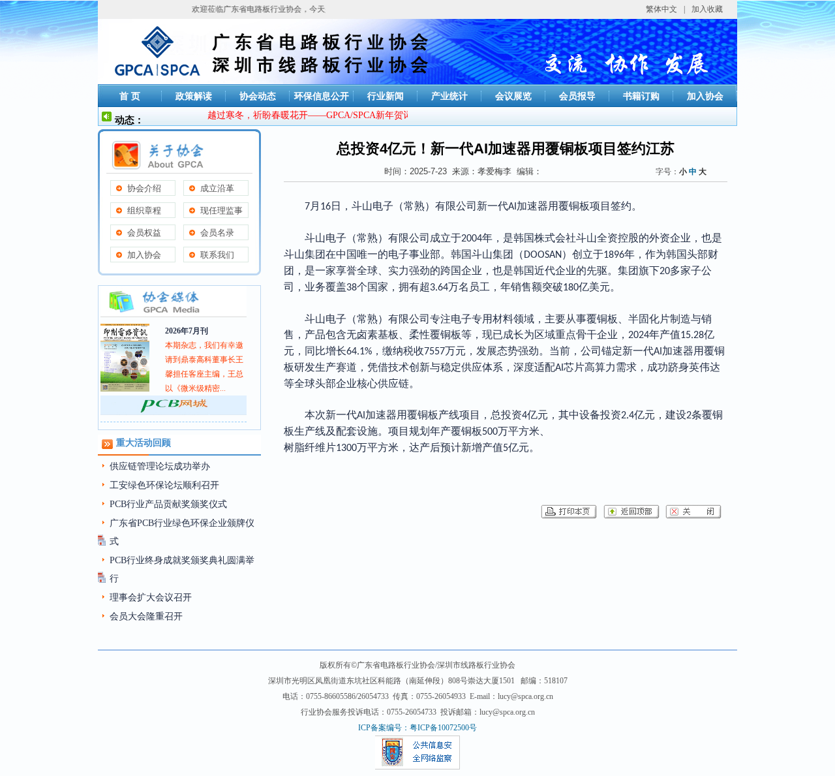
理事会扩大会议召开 (151, 597)
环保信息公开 (321, 96)
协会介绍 (144, 188)
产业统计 (449, 96)
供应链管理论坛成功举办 (160, 466)
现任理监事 (221, 210)
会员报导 (577, 96)
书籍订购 (641, 96)
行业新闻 (385, 96)
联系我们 (217, 255)
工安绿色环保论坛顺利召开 (164, 485)
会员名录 (217, 233)
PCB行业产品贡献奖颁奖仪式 (168, 504)
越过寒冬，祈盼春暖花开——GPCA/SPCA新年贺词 (301, 115)
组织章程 (144, 210)
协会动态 (257, 96)
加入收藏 (707, 9)
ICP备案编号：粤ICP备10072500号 (417, 727)
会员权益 (144, 233)
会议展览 (513, 96)
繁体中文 (661, 9)
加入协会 (705, 96)
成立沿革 (217, 188)
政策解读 (193, 96)
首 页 (129, 96)
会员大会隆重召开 (146, 616)
